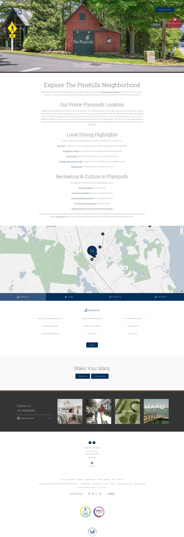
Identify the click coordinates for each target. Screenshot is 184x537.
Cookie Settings (139, 484)
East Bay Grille (77, 167)
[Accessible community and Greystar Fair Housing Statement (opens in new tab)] (97, 494)
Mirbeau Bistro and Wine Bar (71, 161)
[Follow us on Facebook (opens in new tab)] (90, 442)
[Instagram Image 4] (156, 411)
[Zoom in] (181, 228)
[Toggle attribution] (182, 291)
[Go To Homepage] (14, 12)
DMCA (112, 484)
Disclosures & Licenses (100, 484)
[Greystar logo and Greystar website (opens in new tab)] (75, 494)
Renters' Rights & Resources (87, 487)
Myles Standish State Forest (82, 198)
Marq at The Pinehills (111, 92)
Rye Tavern (61, 146)
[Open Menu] (178, 10)
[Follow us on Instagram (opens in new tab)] (94, 442)
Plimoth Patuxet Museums (85, 203)
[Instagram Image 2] (98, 411)
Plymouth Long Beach (81, 193)
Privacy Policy (85, 484)
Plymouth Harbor (86, 188)
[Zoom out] (181, 231)
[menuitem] (63, 480)
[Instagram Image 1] (70, 411)
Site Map (103, 487)
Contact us (60, 216)
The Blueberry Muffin (71, 151)
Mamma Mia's (71, 156)
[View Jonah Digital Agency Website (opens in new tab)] (111, 494)
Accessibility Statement (124, 484)
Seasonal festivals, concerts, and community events (92, 209)
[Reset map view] (181, 233)
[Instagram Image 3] (127, 411)
